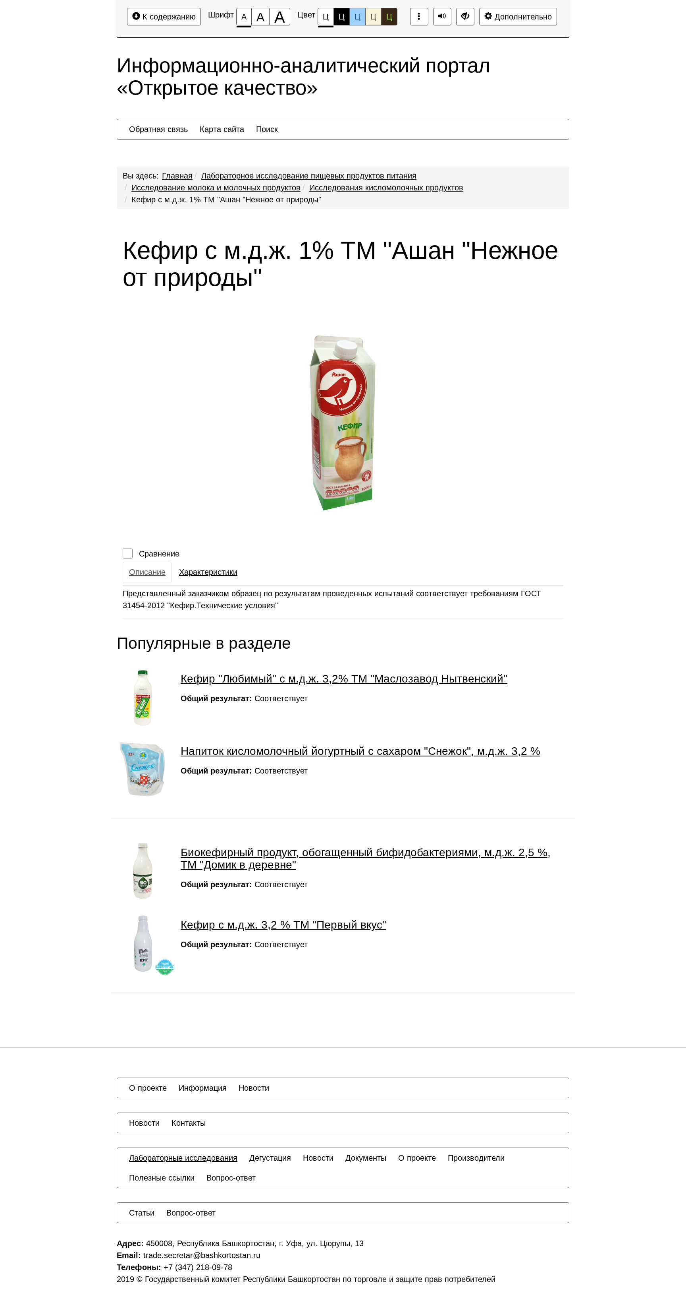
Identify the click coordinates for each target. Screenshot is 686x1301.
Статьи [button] (141, 1212)
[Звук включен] (442, 16)
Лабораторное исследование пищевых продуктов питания (308, 175)
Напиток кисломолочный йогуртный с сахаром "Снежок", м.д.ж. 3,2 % (360, 751)
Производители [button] (476, 1158)
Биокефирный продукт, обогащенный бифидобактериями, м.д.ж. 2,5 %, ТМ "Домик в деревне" (366, 858)
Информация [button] (203, 1088)
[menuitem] (158, 129)
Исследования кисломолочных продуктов (386, 187)
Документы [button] (365, 1158)
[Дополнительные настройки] (465, 16)
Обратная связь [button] (158, 129)
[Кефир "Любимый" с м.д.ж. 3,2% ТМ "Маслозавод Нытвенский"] (143, 697)
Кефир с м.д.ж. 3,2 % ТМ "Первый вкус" (283, 925)
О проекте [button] (148, 1088)
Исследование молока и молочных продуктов (216, 187)
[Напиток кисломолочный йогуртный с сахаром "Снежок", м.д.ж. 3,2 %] (143, 770)
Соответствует (244, 698)
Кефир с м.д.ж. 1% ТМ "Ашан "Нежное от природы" (226, 199)
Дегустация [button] (270, 1158)
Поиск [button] (267, 129)
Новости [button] (254, 1088)
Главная (177, 175)
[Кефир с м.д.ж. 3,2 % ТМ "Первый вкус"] (143, 943)
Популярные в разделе (204, 643)
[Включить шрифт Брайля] (419, 16)
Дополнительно (522, 16)
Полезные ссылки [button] (162, 1177)
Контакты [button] (189, 1123)
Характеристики (208, 572)
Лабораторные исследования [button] (183, 1158)
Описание (147, 572)
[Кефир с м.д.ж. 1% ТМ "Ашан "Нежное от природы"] (343, 422)
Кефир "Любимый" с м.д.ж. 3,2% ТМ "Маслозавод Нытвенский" (344, 679)
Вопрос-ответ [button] (231, 1177)
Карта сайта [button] (222, 129)
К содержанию (168, 16)
